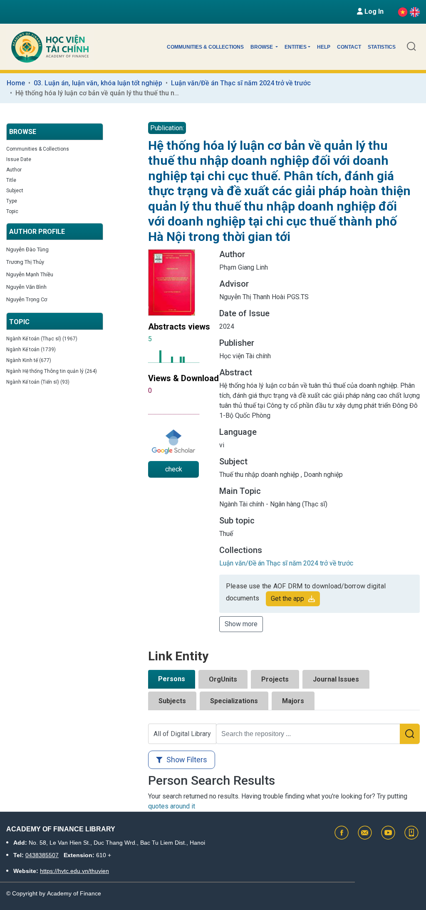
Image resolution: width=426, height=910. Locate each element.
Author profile (37, 232)
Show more (241, 624)
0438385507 (42, 855)
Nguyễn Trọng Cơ (26, 299)
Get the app (287, 599)
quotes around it (171, 806)
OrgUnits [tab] (223, 679)
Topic (12, 211)
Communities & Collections (205, 47)
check (173, 469)
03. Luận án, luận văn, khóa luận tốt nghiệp (98, 83)
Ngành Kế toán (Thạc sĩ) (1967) (41, 339)
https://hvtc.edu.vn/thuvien (74, 871)
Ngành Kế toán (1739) (31, 349)
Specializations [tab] (234, 701)
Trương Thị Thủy (25, 262)
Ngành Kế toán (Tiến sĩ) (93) (37, 382)
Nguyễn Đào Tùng (27, 249)
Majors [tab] (293, 701)
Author (14, 170)
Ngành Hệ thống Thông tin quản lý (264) (51, 371)
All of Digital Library (182, 734)
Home (16, 83)
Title (11, 180)
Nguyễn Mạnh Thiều (29, 274)
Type (11, 201)
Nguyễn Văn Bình (26, 287)
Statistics (382, 47)
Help (323, 47)
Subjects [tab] (172, 701)
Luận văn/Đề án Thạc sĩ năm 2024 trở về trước (241, 83)
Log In (373, 11)
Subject (14, 190)
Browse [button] (262, 47)
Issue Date (18, 159)
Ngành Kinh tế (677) (28, 360)
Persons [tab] (171, 679)
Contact (349, 47)
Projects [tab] (275, 679)
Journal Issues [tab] (336, 679)
